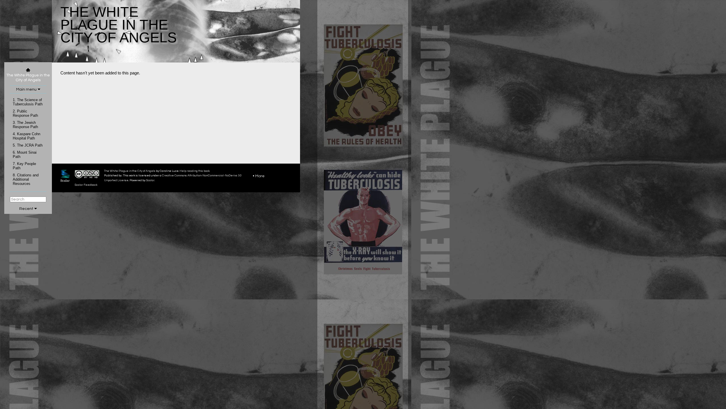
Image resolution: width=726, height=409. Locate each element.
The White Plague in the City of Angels (129, 171)
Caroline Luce (72, 49)
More (260, 176)
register (287, 8)
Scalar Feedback (86, 184)
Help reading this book (195, 171)
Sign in (268, 8)
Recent (26, 209)
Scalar (150, 180)
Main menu (26, 89)
